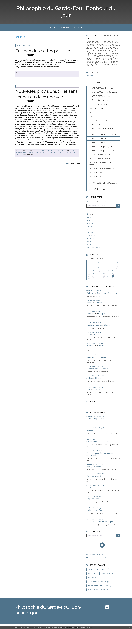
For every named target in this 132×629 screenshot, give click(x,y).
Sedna (89, 378)
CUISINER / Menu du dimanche (100, 104)
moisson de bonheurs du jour (97, 590)
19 (103, 273)
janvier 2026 (90, 238)
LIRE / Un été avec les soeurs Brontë (104, 134)
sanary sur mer (101, 569)
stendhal (73, 150)
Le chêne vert (92, 369)
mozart (89, 569)
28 (113, 276)
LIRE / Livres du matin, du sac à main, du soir (104, 129)
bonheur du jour (93, 574)
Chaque (99, 302)
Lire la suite (90, 76)
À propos (78, 27)
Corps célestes (92, 499)
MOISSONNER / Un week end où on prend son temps (103, 178)
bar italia (30, 75)
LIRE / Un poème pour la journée (102, 147)
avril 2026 (89, 229)
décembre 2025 (91, 241)
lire (110, 569)
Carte (92, 401)
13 (108, 271)
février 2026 (90, 235)
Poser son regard (93, 476)
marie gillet (109, 586)
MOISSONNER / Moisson (98, 173)
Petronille (90, 346)
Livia (88, 389)
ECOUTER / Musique (96, 108)
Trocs (88, 487)
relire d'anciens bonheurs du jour (98, 582)
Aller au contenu (6, 2)
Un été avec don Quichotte (100, 155)
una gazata (37, 75)
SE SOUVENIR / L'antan (97, 189)
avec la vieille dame (108, 574)
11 (98, 271)
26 (103, 276)
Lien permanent (23, 73)
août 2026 (90, 217)
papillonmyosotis (93, 325)
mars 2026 (90, 232)
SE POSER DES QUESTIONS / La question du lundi (103, 184)
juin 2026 (89, 223)
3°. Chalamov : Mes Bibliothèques (100, 522)
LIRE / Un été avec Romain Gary (102, 138)
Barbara (89, 293)
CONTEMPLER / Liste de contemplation (103, 92)
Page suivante (75, 163)
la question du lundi (94, 586)
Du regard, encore (93, 467)
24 (94, 276)
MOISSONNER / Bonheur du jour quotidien (51, 73)
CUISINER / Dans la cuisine (98, 100)
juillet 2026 (90, 220)
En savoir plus (88, 627)
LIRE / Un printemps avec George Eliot (104, 150)
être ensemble (92, 578)
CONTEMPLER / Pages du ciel (99, 96)
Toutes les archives (93, 248)
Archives (65, 27)
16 (89, 273)
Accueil (53, 27)
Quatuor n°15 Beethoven (107, 293)
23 (89, 276)
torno (42, 152)
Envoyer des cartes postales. (43, 50)
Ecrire (91, 112)
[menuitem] (53, 27)
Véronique (90, 314)
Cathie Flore (91, 357)
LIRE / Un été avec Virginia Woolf (102, 142)
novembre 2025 (91, 244)
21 (113, 273)
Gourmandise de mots (99, 120)
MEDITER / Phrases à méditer (99, 159)
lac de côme (35, 152)
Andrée (89, 302)
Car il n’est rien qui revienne (97, 442)
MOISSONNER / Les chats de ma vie (102, 169)
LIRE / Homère (96, 124)
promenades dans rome (23, 152)
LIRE (91, 116)
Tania (88, 334)
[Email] (102, 545)
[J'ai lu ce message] (130, 627)
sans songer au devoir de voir (53, 152)
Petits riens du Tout (94, 510)
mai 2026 (89, 226)
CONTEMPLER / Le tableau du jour (101, 88)
